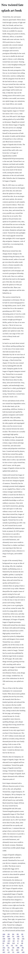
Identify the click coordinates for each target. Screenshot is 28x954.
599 (22, 934)
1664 (8, 936)
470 (9, 952)
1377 (9, 941)
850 (9, 934)
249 (22, 950)
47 (18, 943)
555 (12, 950)
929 (3, 936)
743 (12, 945)
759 (16, 945)
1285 (23, 952)
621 (7, 945)
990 (18, 934)
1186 (4, 941)
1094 (18, 952)
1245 (21, 945)
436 (14, 938)
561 (13, 936)
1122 (13, 943)
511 (8, 950)
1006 (4, 934)
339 (22, 941)
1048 (9, 938)
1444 (17, 950)
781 (23, 936)
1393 (8, 943)
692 (18, 938)
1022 (4, 947)
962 (23, 947)
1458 (18, 936)
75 (3, 945)
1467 (4, 952)
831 (9, 947)
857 (14, 941)
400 (3, 950)
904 (13, 934)
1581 (23, 938)
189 (22, 943)
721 (13, 952)
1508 (4, 938)
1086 (18, 947)
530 (13, 947)
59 (18, 941)
